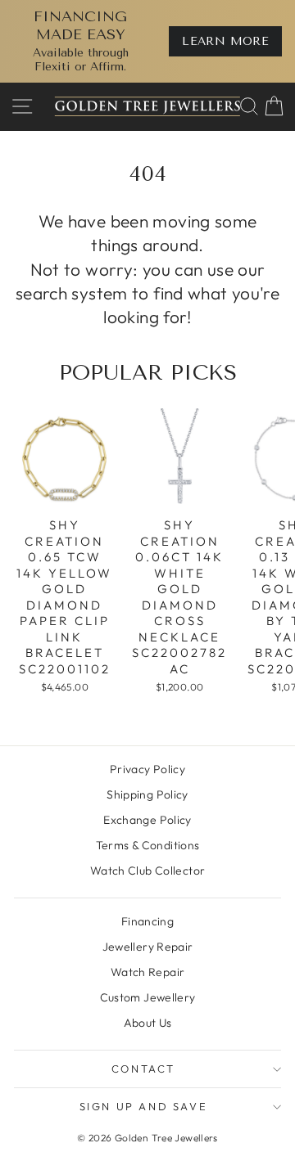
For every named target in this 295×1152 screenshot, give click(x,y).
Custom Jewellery (148, 997)
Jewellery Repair (147, 946)
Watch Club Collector (148, 870)
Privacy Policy (147, 769)
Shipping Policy (147, 794)
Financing (147, 921)
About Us (148, 1022)
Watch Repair (148, 972)
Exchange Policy (147, 819)
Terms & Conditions (148, 845)
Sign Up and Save (143, 1106)
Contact (143, 1068)
